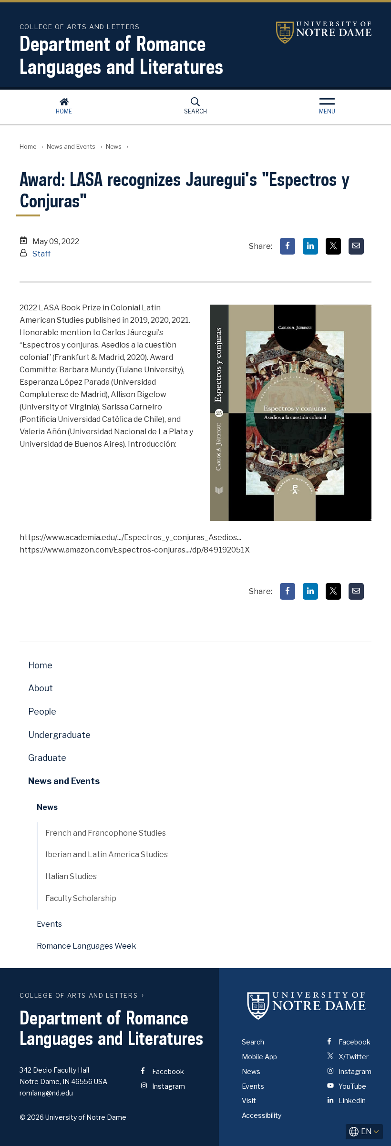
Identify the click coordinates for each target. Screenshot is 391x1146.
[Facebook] (287, 246)
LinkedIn (351, 1100)
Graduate (47, 758)
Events (49, 924)
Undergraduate (59, 735)
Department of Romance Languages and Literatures (121, 55)
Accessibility (261, 1115)
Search (195, 111)
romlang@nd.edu (46, 1093)
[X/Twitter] (333, 246)
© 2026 (32, 1117)
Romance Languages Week (86, 946)
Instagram (168, 1086)
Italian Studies (71, 876)
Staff (41, 253)
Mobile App (259, 1057)
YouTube (351, 1086)
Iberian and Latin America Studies (106, 854)
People (42, 711)
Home (64, 111)
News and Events (71, 146)
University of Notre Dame (323, 32)
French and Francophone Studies (105, 833)
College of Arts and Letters (79, 995)
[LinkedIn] (310, 246)
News (114, 146)
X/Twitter (353, 1057)
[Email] (356, 246)
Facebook (167, 1071)
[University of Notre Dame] (306, 1005)
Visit (249, 1100)
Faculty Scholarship (80, 898)
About (40, 688)
